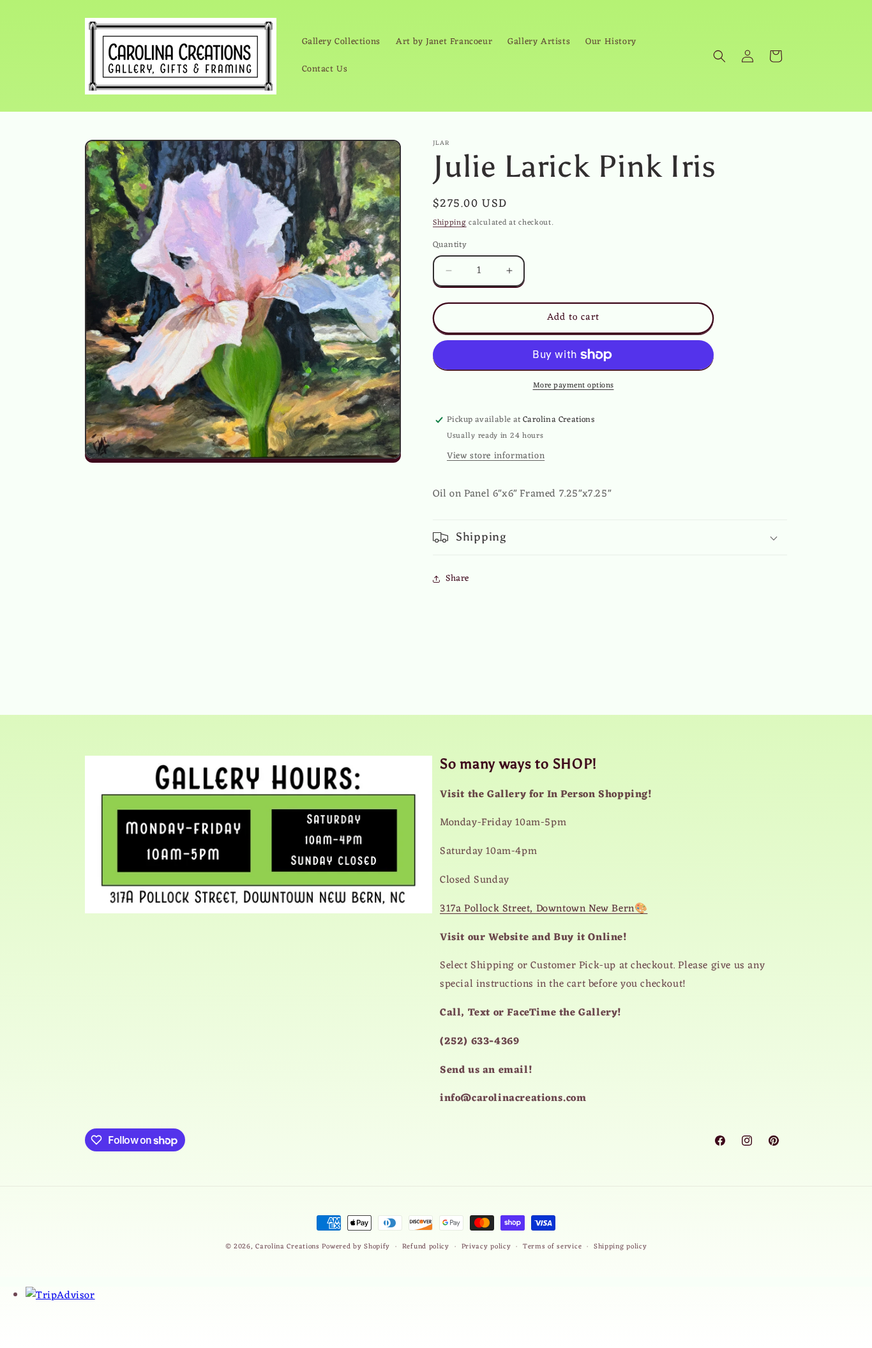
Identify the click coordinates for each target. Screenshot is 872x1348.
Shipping (450, 223)
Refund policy (425, 1247)
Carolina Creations (287, 1246)
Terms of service (552, 1247)
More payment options (573, 385)
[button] (719, 56)
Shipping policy (620, 1247)
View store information (496, 456)
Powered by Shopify (356, 1246)
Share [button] (457, 579)
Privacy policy (486, 1247)
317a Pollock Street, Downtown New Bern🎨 (543, 909)
